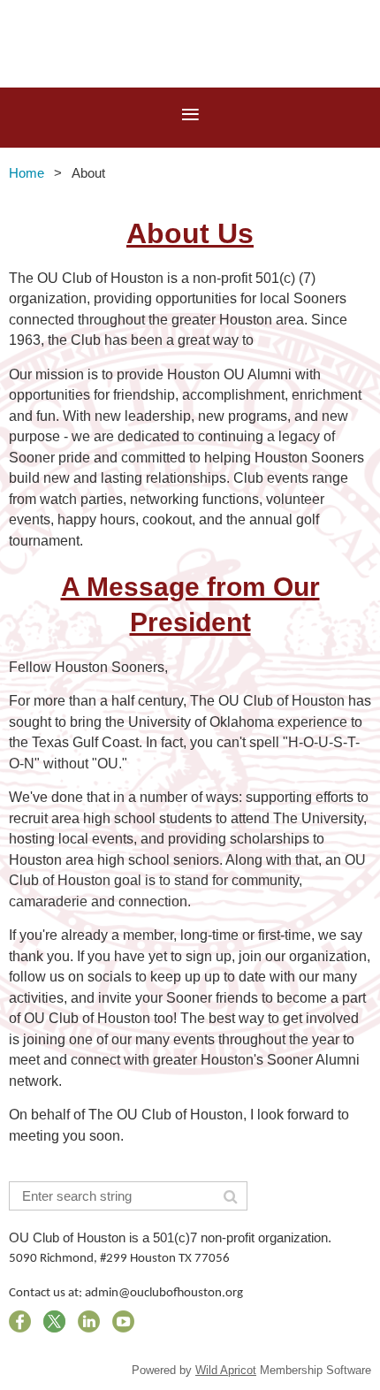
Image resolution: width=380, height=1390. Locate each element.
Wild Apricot (225, 1370)
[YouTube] (123, 1321)
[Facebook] (20, 1321)
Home (26, 172)
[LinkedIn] (89, 1321)
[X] (54, 1321)
